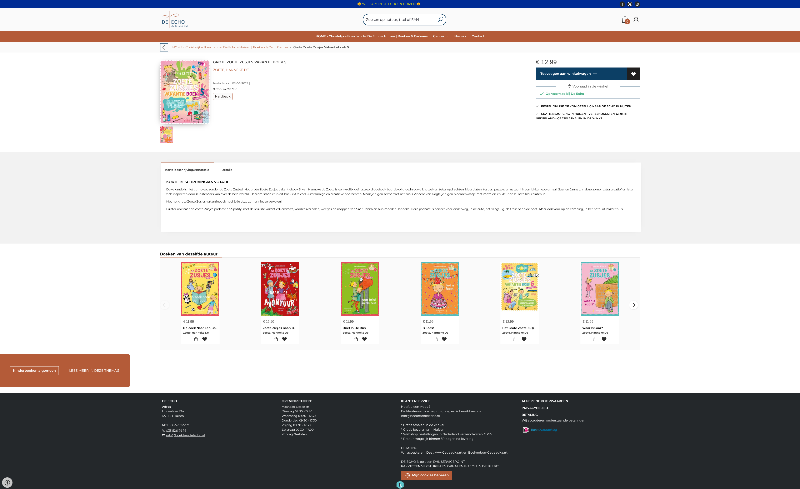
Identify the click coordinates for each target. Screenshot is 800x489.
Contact (478, 36)
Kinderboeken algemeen (34, 371)
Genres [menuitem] (439, 36)
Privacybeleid (535, 408)
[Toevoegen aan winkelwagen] (196, 339)
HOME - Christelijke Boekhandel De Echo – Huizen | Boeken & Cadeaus (372, 36)
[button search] (440, 19)
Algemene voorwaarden (545, 401)
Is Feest (428, 328)
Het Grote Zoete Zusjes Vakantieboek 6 (532, 328)
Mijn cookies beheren (430, 475)
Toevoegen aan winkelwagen (565, 74)
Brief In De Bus (354, 328)
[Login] (636, 20)
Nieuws (460, 36)
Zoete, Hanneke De (231, 70)
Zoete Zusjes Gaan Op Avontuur (287, 328)
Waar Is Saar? (592, 328)
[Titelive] (400, 484)
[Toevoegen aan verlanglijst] (633, 74)
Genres (282, 47)
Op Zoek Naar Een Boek (201, 328)
